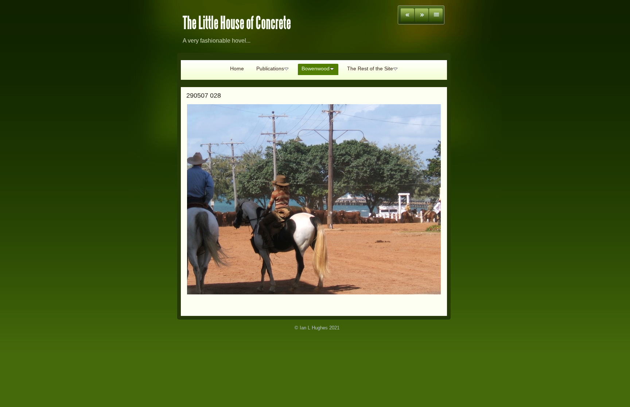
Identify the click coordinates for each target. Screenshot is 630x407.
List (436, 14)
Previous (407, 14)
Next (421, 14)
